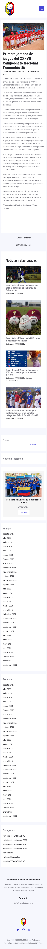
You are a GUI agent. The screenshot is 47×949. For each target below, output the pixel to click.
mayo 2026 (7, 546)
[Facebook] (23, 929)
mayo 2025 (7, 597)
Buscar (6, 440)
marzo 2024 (8, 652)
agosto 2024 (8, 631)
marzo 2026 (8, 555)
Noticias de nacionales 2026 (15, 848)
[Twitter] (18, 929)
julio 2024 (7, 635)
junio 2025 (7, 593)
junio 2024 (7, 639)
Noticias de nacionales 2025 (15, 844)
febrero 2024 (8, 656)
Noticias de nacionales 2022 (15, 840)
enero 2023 (8, 661)
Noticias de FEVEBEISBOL (15, 71)
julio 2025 (7, 589)
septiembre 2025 (10, 580)
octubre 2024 (8, 623)
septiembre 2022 (10, 665)
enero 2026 (8, 563)
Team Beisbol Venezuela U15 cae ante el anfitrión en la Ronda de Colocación (22, 287)
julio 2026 (7, 538)
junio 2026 (7, 542)
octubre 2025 (8, 576)
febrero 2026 (8, 559)
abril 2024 (7, 648)
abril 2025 (7, 601)
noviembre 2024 (10, 618)
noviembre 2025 (10, 572)
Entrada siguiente (23, 245)
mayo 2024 (7, 644)
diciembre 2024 (9, 614)
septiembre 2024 (10, 627)
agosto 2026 (8, 534)
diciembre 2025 (9, 568)
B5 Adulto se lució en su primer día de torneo (23, 501)
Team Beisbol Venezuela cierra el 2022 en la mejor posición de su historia (22, 372)
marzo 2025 (8, 606)
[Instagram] (29, 929)
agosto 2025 (8, 585)
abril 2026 (7, 551)
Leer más (23, 512)
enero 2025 (8, 610)
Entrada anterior (24, 238)
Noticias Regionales (11, 857)
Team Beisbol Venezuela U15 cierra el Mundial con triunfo (23, 339)
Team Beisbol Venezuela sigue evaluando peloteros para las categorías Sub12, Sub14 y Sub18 (22, 413)
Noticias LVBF (9, 853)
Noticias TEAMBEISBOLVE (14, 861)
